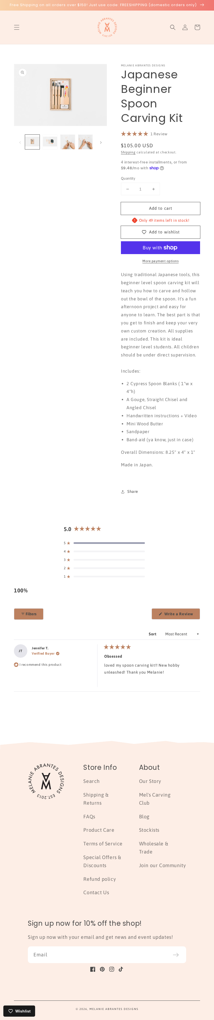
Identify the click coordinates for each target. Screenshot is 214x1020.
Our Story (150, 781)
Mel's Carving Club (155, 799)
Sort (153, 634)
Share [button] (132, 491)
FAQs (89, 816)
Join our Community (162, 865)
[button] (17, 27)
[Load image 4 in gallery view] (85, 141)
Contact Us (96, 892)
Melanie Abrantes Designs (113, 1009)
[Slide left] (20, 142)
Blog (144, 816)
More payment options (160, 261)
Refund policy (99, 879)
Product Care (98, 830)
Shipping (128, 152)
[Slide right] (101, 142)
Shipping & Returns (95, 799)
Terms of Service (103, 844)
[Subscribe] (176, 955)
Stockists (149, 830)
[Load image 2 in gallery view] (50, 141)
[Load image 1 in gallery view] (32, 141)
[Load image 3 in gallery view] (67, 141)
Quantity (128, 178)
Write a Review (181, 615)
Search (91, 781)
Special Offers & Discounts (102, 861)
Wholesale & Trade (153, 848)
